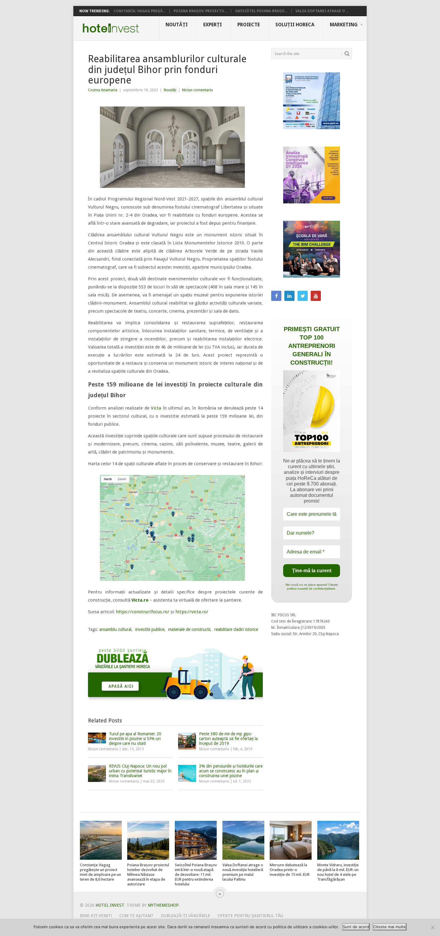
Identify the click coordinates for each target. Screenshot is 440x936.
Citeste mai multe (389, 926)
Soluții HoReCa (294, 25)
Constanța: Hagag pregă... (139, 11)
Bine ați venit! (96, 915)
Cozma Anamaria (102, 90)
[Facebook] (276, 296)
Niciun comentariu (197, 90)
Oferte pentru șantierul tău (250, 915)
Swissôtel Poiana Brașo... (261, 11)
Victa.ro (139, 600)
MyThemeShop (163, 905)
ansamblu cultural (115, 629)
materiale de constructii (189, 629)
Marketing (344, 25)
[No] (433, 927)
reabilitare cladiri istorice (236, 629)
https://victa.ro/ (191, 611)
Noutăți (177, 25)
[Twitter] (303, 296)
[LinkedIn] (289, 296)
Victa (156, 408)
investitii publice (149, 629)
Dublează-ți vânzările (185, 915)
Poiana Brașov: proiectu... (200, 11)
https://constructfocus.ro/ (142, 611)
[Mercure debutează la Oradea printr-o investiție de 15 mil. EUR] (291, 840)
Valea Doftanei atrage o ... (322, 11)
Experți (212, 25)
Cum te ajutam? (136, 915)
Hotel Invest (110, 28)
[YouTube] (316, 296)
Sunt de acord (356, 926)
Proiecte (248, 25)
